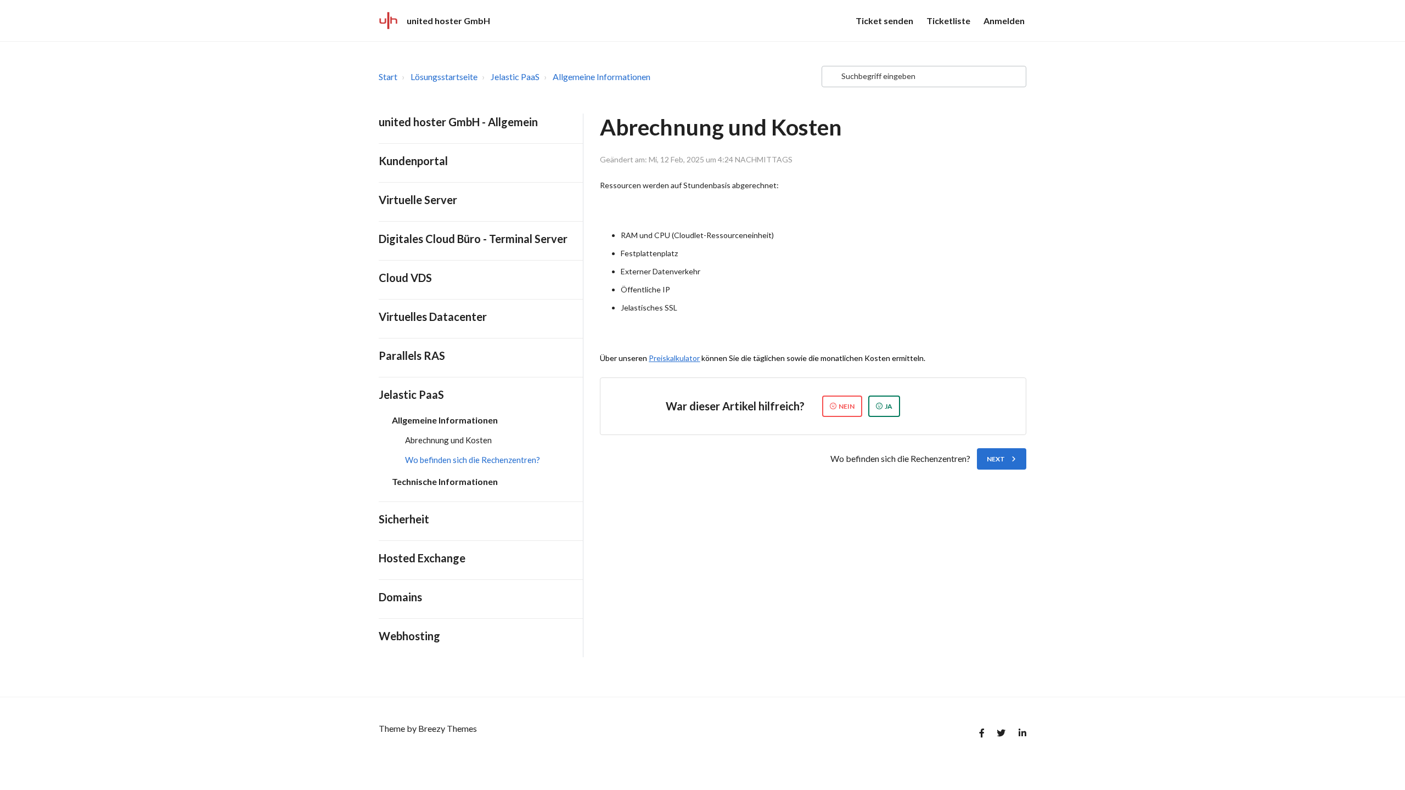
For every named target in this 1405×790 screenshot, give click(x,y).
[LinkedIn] (1019, 735)
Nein (847, 406)
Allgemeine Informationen (601, 76)
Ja (888, 406)
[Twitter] (998, 735)
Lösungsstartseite (444, 76)
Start (388, 76)
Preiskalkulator (674, 358)
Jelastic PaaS (515, 76)
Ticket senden (884, 20)
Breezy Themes (447, 728)
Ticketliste (948, 20)
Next (996, 459)
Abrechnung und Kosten (448, 440)
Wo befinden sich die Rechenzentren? (472, 460)
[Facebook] (978, 735)
